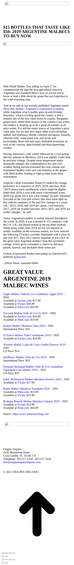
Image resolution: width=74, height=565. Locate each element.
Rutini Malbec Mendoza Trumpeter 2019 (26, 388)
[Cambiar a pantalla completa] (6, 553)
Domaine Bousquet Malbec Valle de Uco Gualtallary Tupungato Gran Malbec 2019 (33, 368)
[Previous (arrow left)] (2, 562)
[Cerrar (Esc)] (13, 553)
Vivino (21, 303)
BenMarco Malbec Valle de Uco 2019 (24, 357)
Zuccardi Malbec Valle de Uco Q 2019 (25, 313)
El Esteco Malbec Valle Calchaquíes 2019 (27, 335)
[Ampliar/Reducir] (2, 553)
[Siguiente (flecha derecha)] (6, 556)
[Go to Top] (37, 514)
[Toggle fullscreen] (10, 559)
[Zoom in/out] (13, 559)
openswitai (19, 256)
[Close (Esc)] (2, 559)
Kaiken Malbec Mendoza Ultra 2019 (24, 325)
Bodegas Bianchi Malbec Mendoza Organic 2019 (31, 401)
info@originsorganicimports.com (22, 462)
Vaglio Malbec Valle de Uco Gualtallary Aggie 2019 (33, 294)
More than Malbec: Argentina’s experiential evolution (33, 108)
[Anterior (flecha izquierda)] (2, 556)
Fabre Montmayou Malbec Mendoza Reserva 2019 (32, 379)
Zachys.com (24, 300)
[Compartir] (10, 553)
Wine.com (23, 307)
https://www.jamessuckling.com (31, 413)
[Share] (6, 559)
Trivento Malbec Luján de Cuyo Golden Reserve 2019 (34, 344)
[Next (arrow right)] (6, 562)
